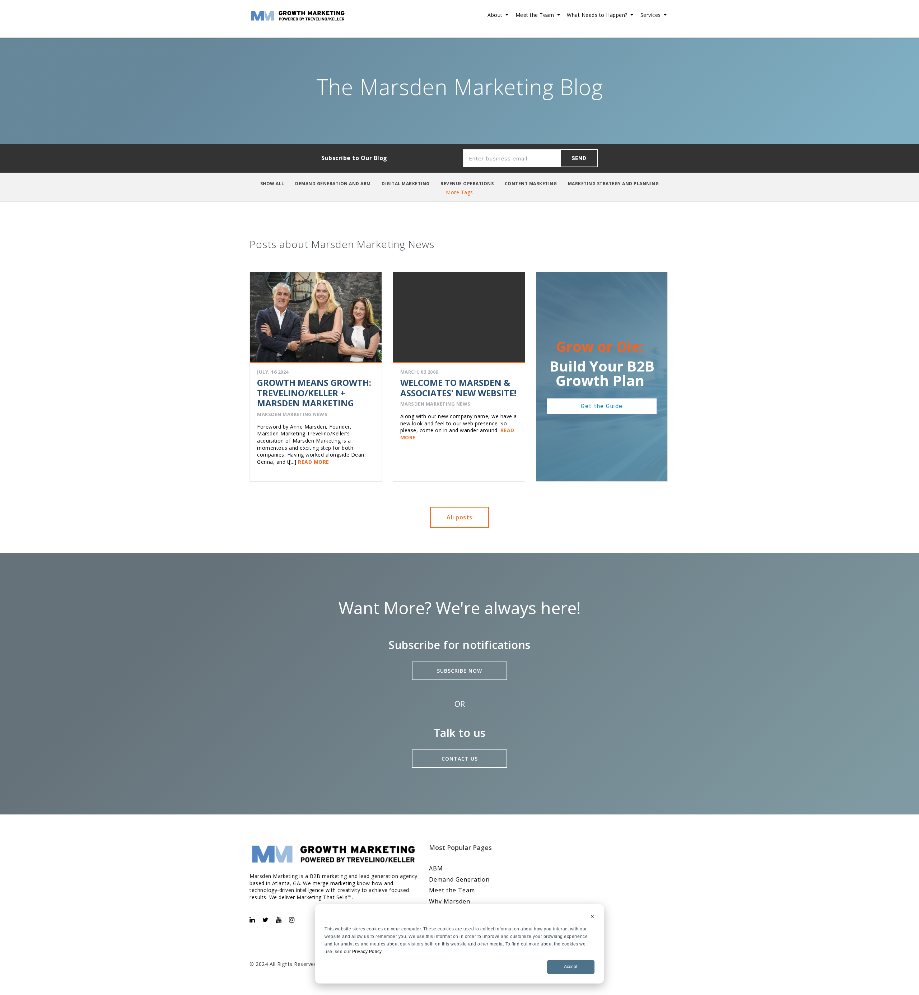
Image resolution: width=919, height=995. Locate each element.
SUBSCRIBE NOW (459, 670)
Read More (313, 461)
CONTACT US (460, 758)
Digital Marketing (406, 184)
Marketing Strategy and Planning (613, 184)
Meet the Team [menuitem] (535, 14)
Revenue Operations (467, 184)
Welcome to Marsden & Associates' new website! (458, 388)
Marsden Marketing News (292, 414)
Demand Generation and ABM (333, 184)
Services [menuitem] (650, 14)
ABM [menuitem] (436, 868)
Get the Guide (602, 406)
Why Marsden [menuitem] (449, 901)
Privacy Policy (367, 951)
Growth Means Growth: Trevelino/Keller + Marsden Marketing (314, 393)
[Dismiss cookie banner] (592, 917)
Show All (272, 184)
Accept (570, 966)
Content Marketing (531, 184)
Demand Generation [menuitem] (459, 879)
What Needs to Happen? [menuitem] (597, 14)
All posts (459, 517)
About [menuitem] (495, 14)
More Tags (459, 192)
